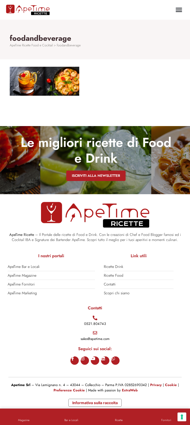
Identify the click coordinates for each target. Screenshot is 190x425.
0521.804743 (95, 323)
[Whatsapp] (115, 360)
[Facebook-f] (74, 360)
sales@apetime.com (95, 338)
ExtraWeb (130, 390)
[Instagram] (85, 360)
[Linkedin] (105, 360)
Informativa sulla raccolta (95, 402)
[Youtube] (95, 360)
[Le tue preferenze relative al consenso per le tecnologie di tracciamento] (181, 416)
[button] (179, 10)
